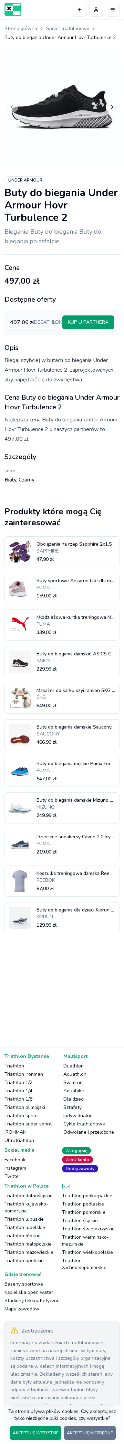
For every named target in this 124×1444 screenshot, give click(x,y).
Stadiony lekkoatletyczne (32, 1300)
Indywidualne (78, 1115)
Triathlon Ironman (23, 1074)
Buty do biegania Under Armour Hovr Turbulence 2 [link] (60, 37)
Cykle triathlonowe (84, 1124)
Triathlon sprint (21, 1115)
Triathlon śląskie (80, 1220)
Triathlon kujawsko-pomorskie (26, 1207)
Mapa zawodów (21, 1309)
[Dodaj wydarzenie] (79, 10)
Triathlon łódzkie (22, 1235)
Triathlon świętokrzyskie (88, 1229)
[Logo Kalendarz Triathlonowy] (12, 9)
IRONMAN (15, 1132)
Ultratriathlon (19, 1140)
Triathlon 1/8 (18, 1099)
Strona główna (20, 28)
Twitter (12, 1176)
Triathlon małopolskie (28, 1244)
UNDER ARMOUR (25, 180)
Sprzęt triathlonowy (67, 28)
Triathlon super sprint (28, 1124)
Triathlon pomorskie (83, 1212)
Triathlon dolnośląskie (28, 1195)
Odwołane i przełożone (88, 1132)
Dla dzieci (73, 1099)
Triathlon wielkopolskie (87, 1252)
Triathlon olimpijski (24, 1107)
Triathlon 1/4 (18, 1090)
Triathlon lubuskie (24, 1219)
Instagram (15, 1168)
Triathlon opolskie (24, 1260)
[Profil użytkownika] (96, 10)
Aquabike (73, 1090)
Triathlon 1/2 (18, 1082)
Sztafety (72, 1107)
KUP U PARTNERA (88, 322)
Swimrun (73, 1082)
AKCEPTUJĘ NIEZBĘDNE (90, 1433)
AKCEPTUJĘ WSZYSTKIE (36, 1433)
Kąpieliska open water (28, 1292)
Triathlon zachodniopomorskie (84, 1264)
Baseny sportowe (23, 1284)
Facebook (14, 1160)
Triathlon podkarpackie (87, 1195)
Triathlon (14, 1066)
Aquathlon (74, 1074)
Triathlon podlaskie (83, 1204)
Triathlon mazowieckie (28, 1252)
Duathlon (73, 1066)
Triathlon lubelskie (24, 1227)
